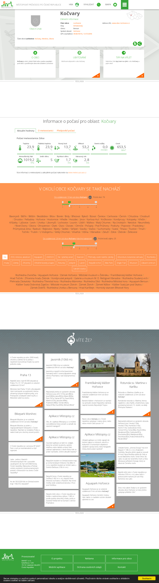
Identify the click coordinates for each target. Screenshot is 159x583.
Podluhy (115, 225)
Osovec (69, 225)
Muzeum (133, 263)
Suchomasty (103, 228)
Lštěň (82, 222)
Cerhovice (112, 216)
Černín (122, 216)
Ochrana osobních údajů (89, 567)
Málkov (90, 222)
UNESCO (50, 257)
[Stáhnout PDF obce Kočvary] (135, 44)
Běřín (24, 216)
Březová (76, 216)
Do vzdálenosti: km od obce (70, 197)
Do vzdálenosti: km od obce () (67, 238)
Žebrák (122, 232)
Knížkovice (106, 219)
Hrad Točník (16, 278)
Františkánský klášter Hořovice (126, 275)
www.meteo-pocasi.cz (77, 172)
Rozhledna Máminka (71, 281)
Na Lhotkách (119, 222)
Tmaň (142, 228)
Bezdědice (42, 216)
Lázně (82, 263)
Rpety (57, 228)
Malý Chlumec (103, 222)
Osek (54, 225)
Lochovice (77, 23)
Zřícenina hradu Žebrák (37, 278)
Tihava (123, 228)
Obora (51, 39)
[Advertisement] (79, 100)
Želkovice (132, 232)
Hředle (63, 219)
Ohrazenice (44, 225)
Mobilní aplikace (57, 567)
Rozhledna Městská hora (114, 281)
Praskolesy (138, 225)
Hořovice (76, 31)
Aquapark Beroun (138, 281)
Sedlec (65, 228)
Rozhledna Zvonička (25, 275)
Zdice (113, 232)
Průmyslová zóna (22, 228)
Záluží (105, 232)
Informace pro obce (122, 558)
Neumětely (144, 222)
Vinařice (76, 232)
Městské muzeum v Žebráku (94, 275)
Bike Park (109, 263)
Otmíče (79, 225)
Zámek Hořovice (68, 275)
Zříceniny (26, 263)
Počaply (89, 225)
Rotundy (61, 263)
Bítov (52, 216)
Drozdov (18, 219)
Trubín (34, 232)
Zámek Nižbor (103, 284)
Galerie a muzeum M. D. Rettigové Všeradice (97, 278)
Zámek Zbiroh (86, 284)
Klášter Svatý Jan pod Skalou (127, 284)
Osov (61, 225)
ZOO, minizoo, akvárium (20, 257)
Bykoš (85, 216)
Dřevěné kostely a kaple (44, 263)
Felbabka (29, 219)
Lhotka (41, 222)
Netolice (45, 39)
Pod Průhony (102, 225)
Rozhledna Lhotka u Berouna (62, 287)
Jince (82, 219)
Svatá (115, 228)
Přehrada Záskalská (20, 281)
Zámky (16, 263)
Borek (60, 216)
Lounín (73, 222)
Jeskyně (72, 263)
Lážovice (24, 222)
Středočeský (78, 26)
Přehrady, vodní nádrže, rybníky (100, 257)
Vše (4, 257)
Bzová (93, 216)
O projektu (56, 558)
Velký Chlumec (62, 232)
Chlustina (133, 216)
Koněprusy (119, 219)
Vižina (85, 232)
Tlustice (133, 228)
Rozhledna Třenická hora (45, 281)
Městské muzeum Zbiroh (64, 284)
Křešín (141, 219)
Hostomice (52, 219)
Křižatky (13, 222)
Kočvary (70, 13)
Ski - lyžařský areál (65, 257)
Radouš (37, 228)
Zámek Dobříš (37, 287)
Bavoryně (14, 216)
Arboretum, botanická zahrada (130, 257)
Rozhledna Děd (92, 281)
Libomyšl (51, 222)
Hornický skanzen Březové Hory (112, 287)
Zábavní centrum (148, 263)
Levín (33, 222)
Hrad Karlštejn (86, 287)
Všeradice (95, 232)
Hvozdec (73, 219)
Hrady (6, 263)
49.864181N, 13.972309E (82, 34)
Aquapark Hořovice (48, 275)
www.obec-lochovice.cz (121, 23)
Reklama (89, 558)
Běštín (32, 216)
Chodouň (145, 216)
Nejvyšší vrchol (95, 263)
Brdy (67, 216)
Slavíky (83, 228)
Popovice (125, 225)
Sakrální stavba (79, 268)
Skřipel (74, 228)
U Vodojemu (46, 232)
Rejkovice (47, 228)
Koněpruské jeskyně (61, 278)
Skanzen (80, 257)
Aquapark (38, 257)
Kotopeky (131, 219)
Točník (25, 232)
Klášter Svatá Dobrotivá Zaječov (32, 284)
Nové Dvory (21, 225)
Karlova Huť (93, 219)
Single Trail (121, 263)
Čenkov (101, 216)
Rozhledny (151, 257)
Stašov (92, 228)
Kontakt (122, 567)
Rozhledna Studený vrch (135, 278)
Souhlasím (146, 578)
